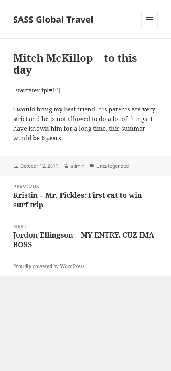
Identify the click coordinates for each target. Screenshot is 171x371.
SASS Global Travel (53, 19)
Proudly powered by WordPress (48, 266)
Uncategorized (112, 165)
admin (77, 165)
